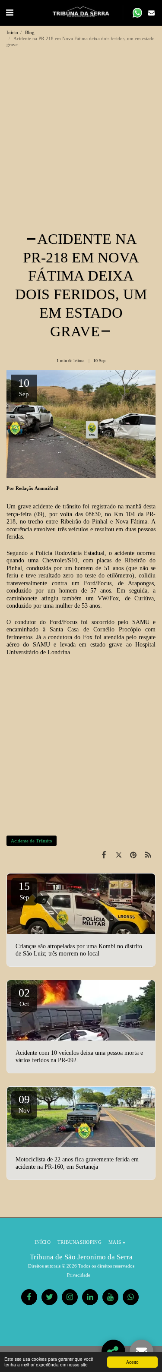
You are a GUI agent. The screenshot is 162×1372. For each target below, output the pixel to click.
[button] (9, 12)
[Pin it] (133, 855)
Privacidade (78, 1274)
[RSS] (148, 855)
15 (24, 890)
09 (24, 1103)
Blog (30, 32)
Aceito (132, 1362)
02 (24, 997)
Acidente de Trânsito (31, 840)
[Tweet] (118, 855)
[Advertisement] (81, 145)
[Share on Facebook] (103, 855)
